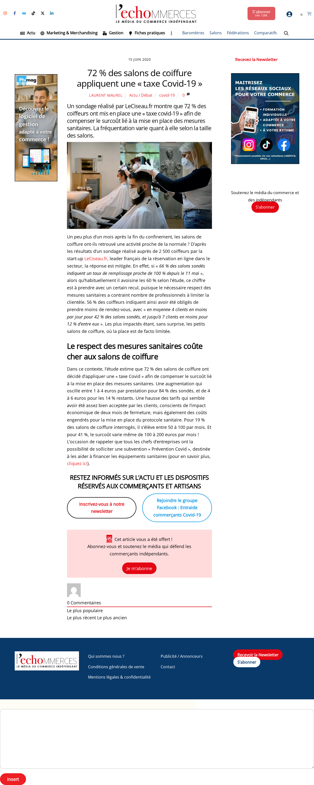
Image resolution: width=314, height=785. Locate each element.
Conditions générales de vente (116, 666)
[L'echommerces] (47, 668)
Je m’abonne (139, 568)
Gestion (115, 32)
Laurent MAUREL (105, 95)
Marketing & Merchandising (72, 32)
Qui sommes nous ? (106, 656)
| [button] (171, 32)
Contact (168, 666)
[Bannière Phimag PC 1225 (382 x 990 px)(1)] (36, 180)
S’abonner (265, 207)
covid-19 (167, 95)
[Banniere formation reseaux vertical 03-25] (265, 162)
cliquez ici (77, 463)
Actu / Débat (140, 95)
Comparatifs (265, 32)
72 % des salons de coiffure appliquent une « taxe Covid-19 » (139, 78)
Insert (13, 779)
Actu (30, 32)
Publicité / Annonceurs (182, 656)
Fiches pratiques (149, 32)
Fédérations (238, 32)
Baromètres (193, 32)
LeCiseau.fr (95, 258)
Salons (215, 32)
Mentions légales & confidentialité (119, 677)
